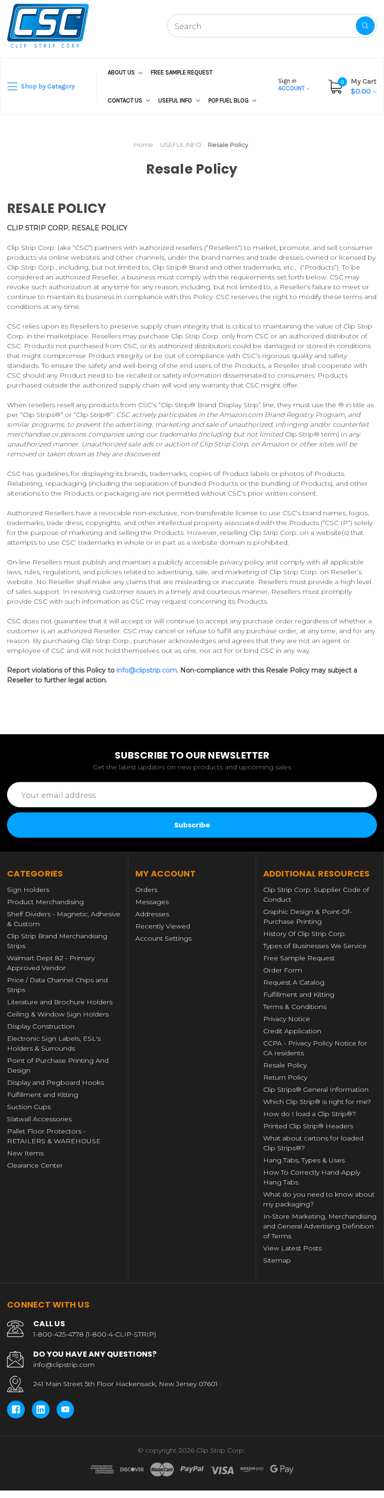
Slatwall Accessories (39, 1119)
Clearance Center (35, 1165)
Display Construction (40, 1026)
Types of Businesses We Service (315, 946)
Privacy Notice (286, 1019)
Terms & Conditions (294, 1006)
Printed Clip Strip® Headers (308, 1126)
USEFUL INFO (175, 100)
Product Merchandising (45, 902)
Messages (152, 902)
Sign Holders (28, 889)
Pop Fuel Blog (229, 100)
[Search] (365, 25)
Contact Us (126, 100)
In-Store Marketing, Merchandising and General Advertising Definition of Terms (320, 1226)
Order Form (282, 970)
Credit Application (292, 1031)
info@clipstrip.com (147, 670)
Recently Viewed (162, 926)
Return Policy (285, 1077)
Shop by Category (47, 86)
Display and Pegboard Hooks (55, 1082)
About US (122, 72)
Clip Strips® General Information (316, 1089)
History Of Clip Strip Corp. (304, 933)
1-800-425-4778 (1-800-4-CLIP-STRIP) (94, 1334)
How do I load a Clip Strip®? (309, 1114)
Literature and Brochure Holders (59, 1002)
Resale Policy (285, 1065)
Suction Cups (29, 1107)
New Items (25, 1153)
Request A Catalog (294, 982)
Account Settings (163, 938)
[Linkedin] (41, 1409)
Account (292, 84)
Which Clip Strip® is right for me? (317, 1101)
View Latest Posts (292, 1248)
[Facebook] (16, 1409)
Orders (146, 889)
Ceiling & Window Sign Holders (58, 1014)
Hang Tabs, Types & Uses (304, 1160)
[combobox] (272, 25)
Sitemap (277, 1260)
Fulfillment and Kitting (42, 1094)
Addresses (152, 914)
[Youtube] (65, 1409)
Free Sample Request (182, 72)
